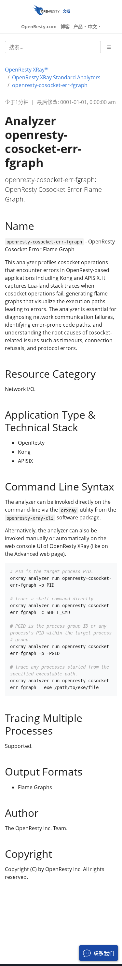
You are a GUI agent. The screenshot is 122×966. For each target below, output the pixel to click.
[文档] (46, 10)
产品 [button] (78, 26)
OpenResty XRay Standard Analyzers (56, 77)
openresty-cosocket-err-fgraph (50, 85)
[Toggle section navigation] (109, 47)
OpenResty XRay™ (26, 69)
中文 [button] (92, 26)
